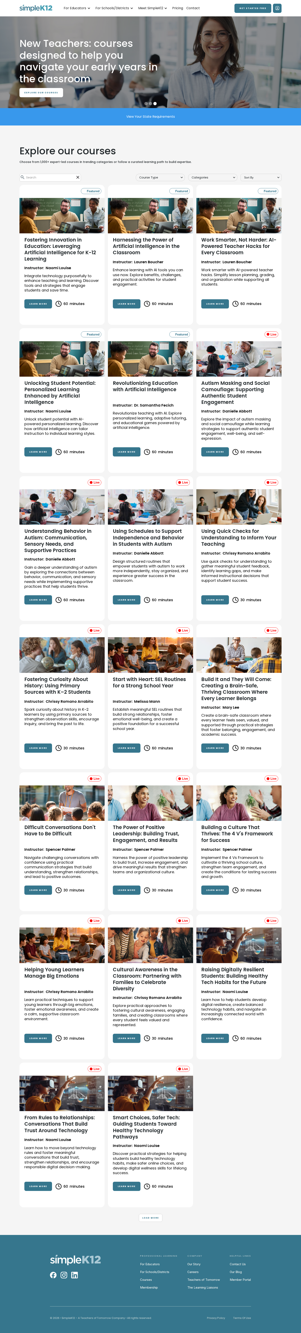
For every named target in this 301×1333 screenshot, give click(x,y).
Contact (193, 8)
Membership (149, 1287)
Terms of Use (242, 1318)
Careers (193, 1272)
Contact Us (238, 1264)
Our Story (193, 1264)
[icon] (77, 177)
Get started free (252, 8)
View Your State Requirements (150, 116)
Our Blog (236, 1272)
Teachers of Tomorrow (203, 1280)
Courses (146, 1280)
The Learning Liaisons (202, 1287)
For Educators (150, 1264)
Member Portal (240, 1280)
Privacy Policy (216, 1318)
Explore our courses (41, 80)
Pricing (177, 8)
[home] (35, 8)
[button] (77, 8)
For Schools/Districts (154, 1272)
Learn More (38, 303)
